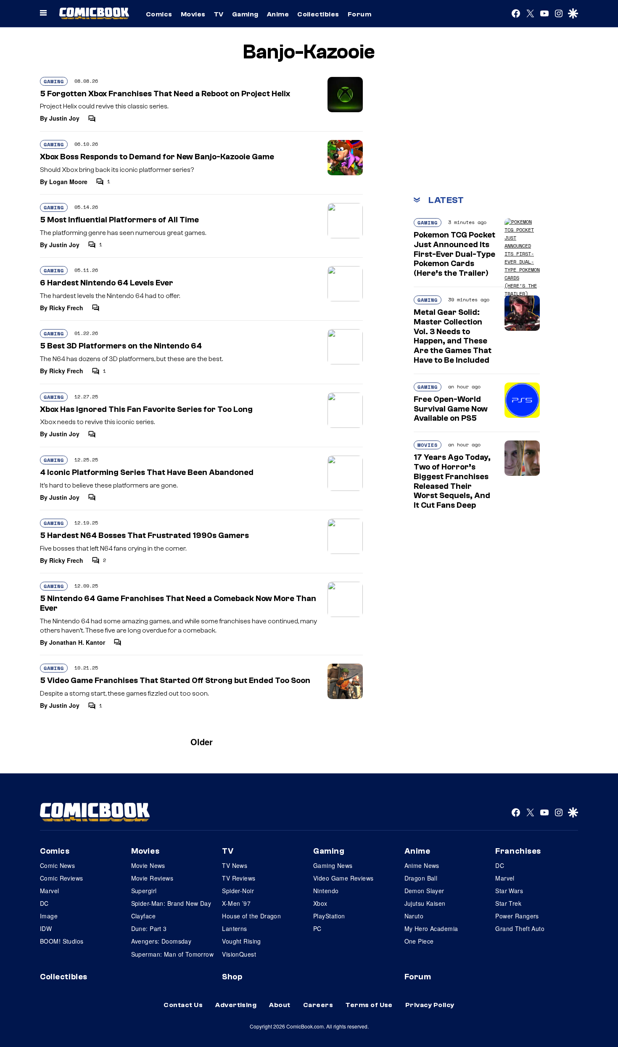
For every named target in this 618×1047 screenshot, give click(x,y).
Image (49, 916)
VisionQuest (239, 954)
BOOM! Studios (61, 941)
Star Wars (509, 890)
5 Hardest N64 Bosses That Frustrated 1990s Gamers (144, 535)
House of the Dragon (251, 916)
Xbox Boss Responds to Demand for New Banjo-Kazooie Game (157, 156)
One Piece (419, 941)
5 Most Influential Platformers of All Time (119, 219)
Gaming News (333, 865)
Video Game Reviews (343, 878)
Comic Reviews (61, 878)
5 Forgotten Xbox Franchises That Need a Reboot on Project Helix (165, 93)
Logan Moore (68, 181)
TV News (234, 865)
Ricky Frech (66, 307)
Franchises (518, 851)
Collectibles (318, 14)
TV (219, 14)
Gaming (245, 14)
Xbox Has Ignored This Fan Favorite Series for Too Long (146, 409)
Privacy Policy (429, 1005)
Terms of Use (369, 1005)
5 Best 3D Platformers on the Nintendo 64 (121, 346)
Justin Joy (64, 118)
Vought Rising (241, 941)
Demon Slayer (424, 890)
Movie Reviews (152, 878)
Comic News (57, 865)
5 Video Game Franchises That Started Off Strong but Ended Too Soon (175, 680)
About (279, 1005)
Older (201, 742)
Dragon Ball (421, 878)
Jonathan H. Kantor (77, 642)
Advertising (235, 1005)
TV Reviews (238, 878)
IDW (46, 928)
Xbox (320, 903)
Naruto (414, 916)
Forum (359, 14)
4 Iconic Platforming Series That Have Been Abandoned (147, 472)
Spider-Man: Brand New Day (171, 903)
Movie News (148, 865)
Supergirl (144, 890)
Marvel (49, 890)
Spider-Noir (238, 890)
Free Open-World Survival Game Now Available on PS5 (451, 409)
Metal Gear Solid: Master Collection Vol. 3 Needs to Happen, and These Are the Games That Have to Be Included (452, 336)
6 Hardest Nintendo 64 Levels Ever (106, 282)
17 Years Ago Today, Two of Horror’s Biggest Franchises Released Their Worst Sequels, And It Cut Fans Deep (452, 481)
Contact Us (183, 1005)
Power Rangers (517, 916)
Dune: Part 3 (149, 928)
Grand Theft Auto (519, 928)
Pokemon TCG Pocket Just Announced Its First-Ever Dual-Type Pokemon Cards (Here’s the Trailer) (454, 254)
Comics (159, 14)
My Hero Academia (431, 928)
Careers (318, 1005)
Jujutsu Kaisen (425, 903)
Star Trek (508, 903)
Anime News (421, 865)
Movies (193, 14)
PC (317, 928)
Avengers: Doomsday (161, 941)
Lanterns (234, 928)
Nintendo (325, 890)
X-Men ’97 (236, 903)
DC (44, 903)
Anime (278, 14)
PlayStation (329, 916)
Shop (232, 976)
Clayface (143, 916)
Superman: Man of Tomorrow (172, 954)
